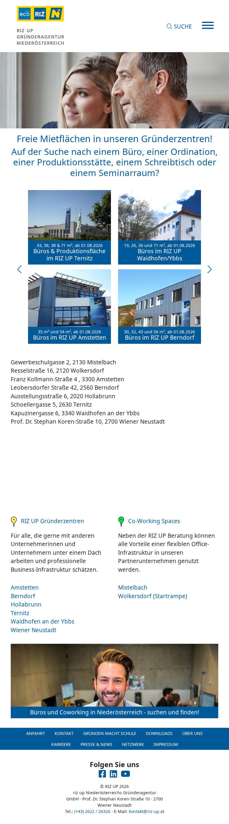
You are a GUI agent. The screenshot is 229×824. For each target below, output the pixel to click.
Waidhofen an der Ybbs (42, 621)
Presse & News (96, 744)
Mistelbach (132, 587)
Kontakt (64, 733)
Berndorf (23, 596)
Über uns (192, 733)
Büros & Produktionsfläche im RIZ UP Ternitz (69, 252)
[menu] (207, 26)
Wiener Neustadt (33, 630)
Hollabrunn (26, 604)
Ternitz (20, 613)
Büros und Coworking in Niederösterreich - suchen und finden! (114, 712)
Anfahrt (35, 733)
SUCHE (182, 26)
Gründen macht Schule (109, 733)
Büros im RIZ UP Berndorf (159, 335)
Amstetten (25, 587)
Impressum (166, 744)
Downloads (159, 733)
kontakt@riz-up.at (146, 811)
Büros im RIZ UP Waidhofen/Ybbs (159, 252)
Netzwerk (133, 744)
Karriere (61, 744)
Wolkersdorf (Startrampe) (152, 596)
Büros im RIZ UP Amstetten (69, 335)
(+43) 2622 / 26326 (92, 811)
